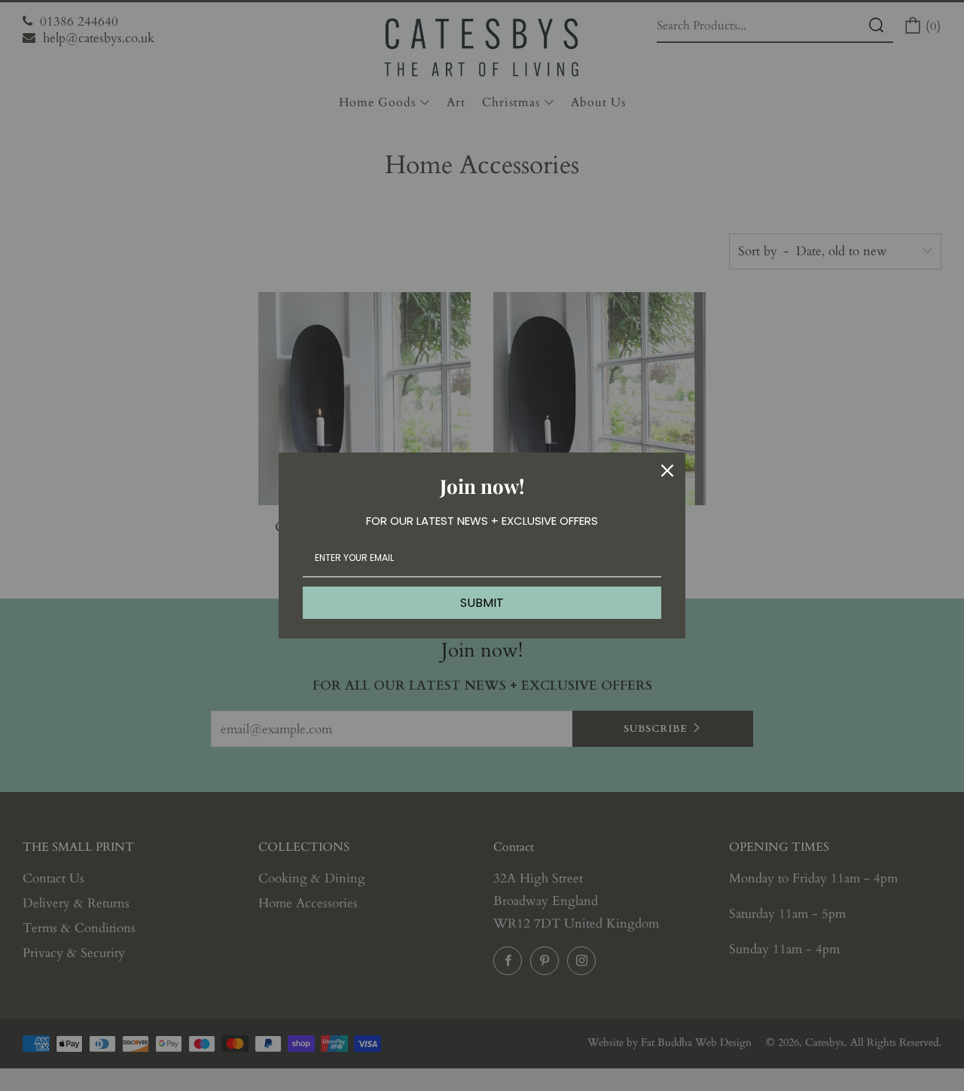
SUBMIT (482, 602)
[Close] (667, 471)
